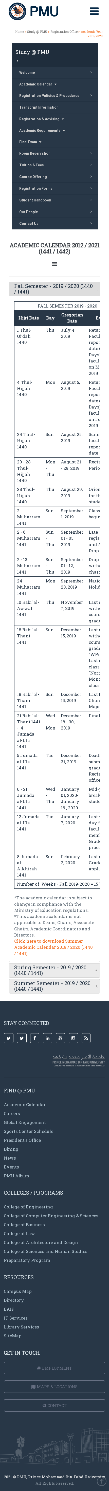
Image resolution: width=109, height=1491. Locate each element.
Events (11, 1167)
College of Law (19, 1233)
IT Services (16, 1318)
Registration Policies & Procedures (49, 96)
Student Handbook (35, 200)
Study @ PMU (37, 32)
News (10, 1158)
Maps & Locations (57, 1386)
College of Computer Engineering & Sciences (51, 1216)
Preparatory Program (27, 1260)
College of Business (24, 1224)
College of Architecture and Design (41, 1242)
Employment (57, 1368)
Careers (12, 1113)
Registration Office (64, 32)
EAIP (9, 1309)
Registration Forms (35, 188)
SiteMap (13, 1336)
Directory (14, 1300)
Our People (28, 212)
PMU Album (16, 1176)
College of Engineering (28, 1207)
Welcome (27, 72)
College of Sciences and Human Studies (45, 1251)
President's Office (22, 1140)
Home (19, 32)
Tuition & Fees (31, 165)
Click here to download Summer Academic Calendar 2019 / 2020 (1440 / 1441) (53, 947)
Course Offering (33, 177)
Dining (11, 1149)
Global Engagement (25, 1122)
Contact (57, 1405)
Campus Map (18, 1291)
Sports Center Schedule (28, 1131)
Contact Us (29, 224)
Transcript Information (39, 107)
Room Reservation (34, 153)
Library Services (21, 1327)
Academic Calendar (25, 1104)
